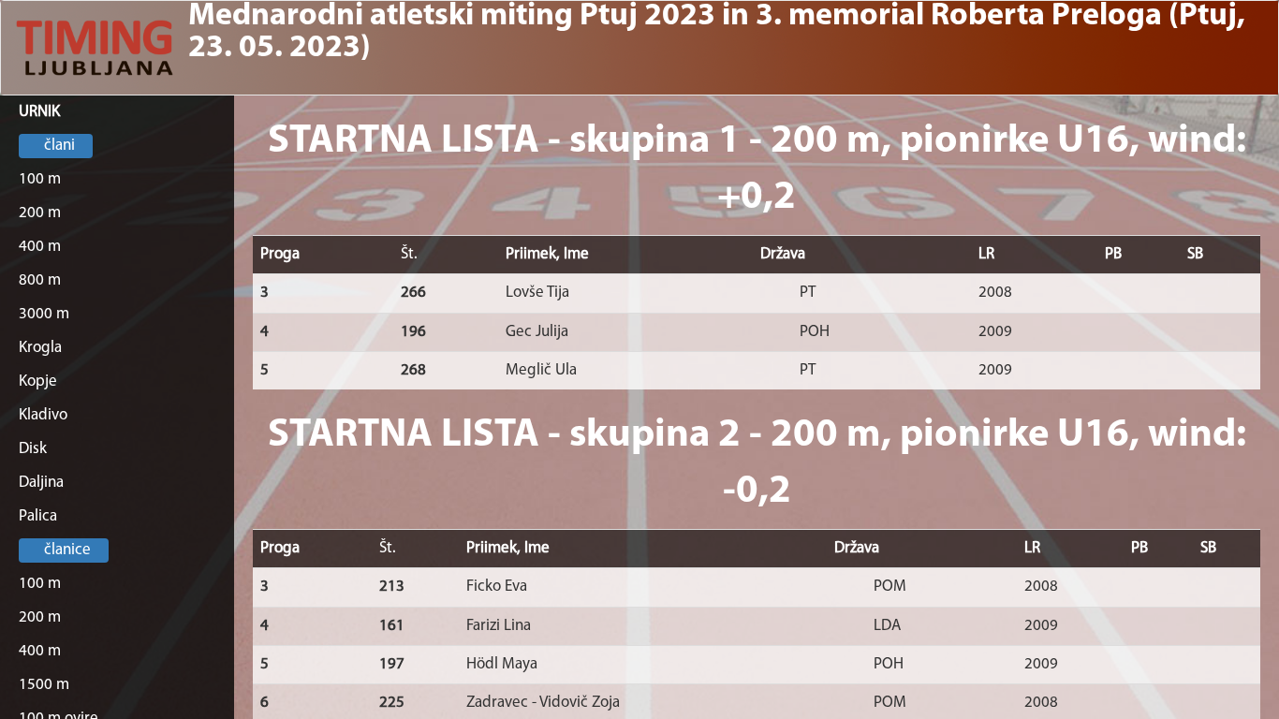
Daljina (41, 483)
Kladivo (43, 415)
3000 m (44, 314)
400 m (40, 247)
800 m (40, 280)
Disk (33, 449)
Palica (38, 516)
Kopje (38, 381)
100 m (40, 179)
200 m (40, 213)
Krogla (40, 348)
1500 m (44, 685)
